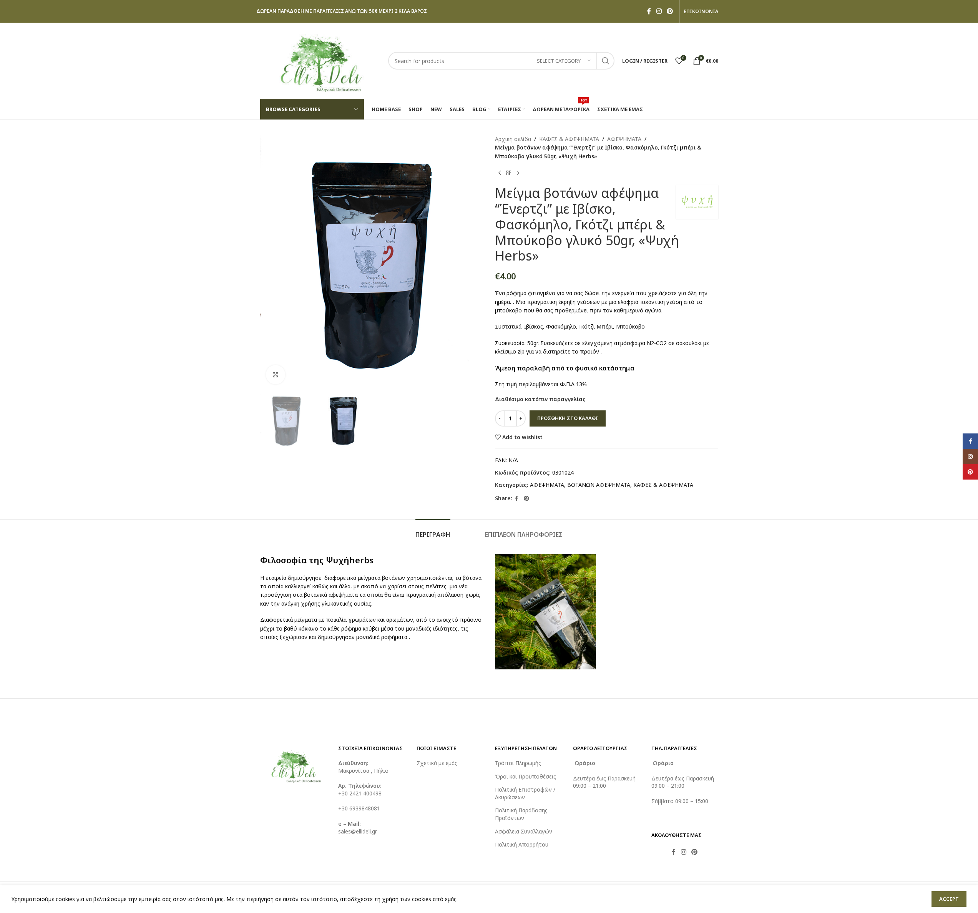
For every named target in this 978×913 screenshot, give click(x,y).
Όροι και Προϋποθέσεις (525, 776)
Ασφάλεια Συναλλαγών (523, 831)
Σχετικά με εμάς (437, 763)
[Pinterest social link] (669, 11)
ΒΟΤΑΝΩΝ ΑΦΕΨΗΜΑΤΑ (598, 484)
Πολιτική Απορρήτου (521, 844)
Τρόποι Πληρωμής (518, 763)
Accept (949, 898)
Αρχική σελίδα (513, 139)
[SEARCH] (605, 61)
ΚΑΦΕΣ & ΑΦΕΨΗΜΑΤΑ (569, 139)
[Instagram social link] (659, 11)
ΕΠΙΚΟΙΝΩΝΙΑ (701, 11)
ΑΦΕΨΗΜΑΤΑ (624, 139)
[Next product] (518, 173)
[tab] (432, 531)
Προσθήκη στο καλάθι (567, 418)
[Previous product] (499, 173)
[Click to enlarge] (275, 374)
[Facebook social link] (649, 11)
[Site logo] (320, 60)
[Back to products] (508, 173)
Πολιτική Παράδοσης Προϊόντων (521, 814)
